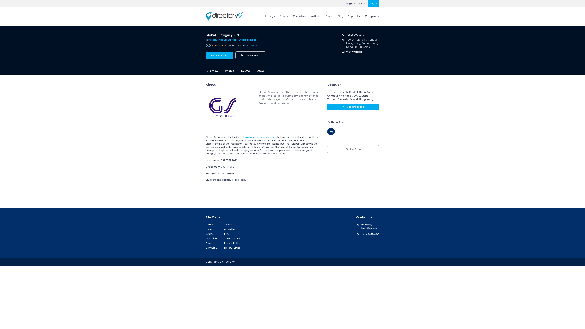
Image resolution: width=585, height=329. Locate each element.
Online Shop (353, 149)
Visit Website (354, 51)
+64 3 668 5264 (370, 233)
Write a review (219, 55)
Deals (328, 16)
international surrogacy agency (258, 137)
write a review (250, 45)
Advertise (229, 229)
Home (209, 224)
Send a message (250, 55)
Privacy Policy (232, 243)
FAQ (226, 233)
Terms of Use (232, 238)
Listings (270, 16)
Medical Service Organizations (223, 40)
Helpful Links (232, 247)
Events (284, 16)
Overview (212, 70)
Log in (373, 3)
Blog (340, 16)
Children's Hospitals (248, 40)
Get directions (355, 106)
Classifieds (299, 16)
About (228, 224)
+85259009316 (355, 34)
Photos (229, 70)
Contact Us (212, 247)
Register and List (355, 3)
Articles (316, 16)
